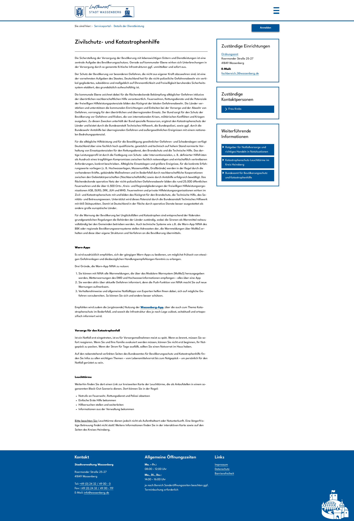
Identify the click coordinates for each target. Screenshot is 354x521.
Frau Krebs (234, 109)
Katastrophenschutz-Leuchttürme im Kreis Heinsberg (247, 162)
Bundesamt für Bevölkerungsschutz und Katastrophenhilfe (246, 175)
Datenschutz (222, 469)
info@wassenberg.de (96, 492)
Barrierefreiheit (224, 473)
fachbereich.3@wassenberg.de (240, 73)
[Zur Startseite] (159, 10)
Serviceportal (102, 26)
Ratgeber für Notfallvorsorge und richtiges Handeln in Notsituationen (246, 149)
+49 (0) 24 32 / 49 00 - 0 (95, 484)
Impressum (221, 464)
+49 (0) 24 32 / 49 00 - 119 (96, 488)
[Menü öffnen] (276, 10)
